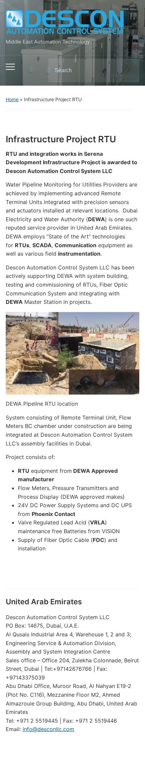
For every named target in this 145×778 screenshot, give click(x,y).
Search (128, 70)
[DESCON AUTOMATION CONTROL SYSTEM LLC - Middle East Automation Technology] (65, 22)
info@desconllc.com (48, 729)
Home (12, 99)
